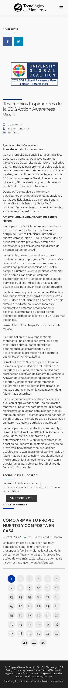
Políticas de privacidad (30, 681)
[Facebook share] (7, 41)
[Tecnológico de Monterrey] (30, 8)
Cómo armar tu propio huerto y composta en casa (29, 525)
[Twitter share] (18, 41)
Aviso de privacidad (53, 681)
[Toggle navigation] (61, 7)
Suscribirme (21, 498)
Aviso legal (10, 681)
